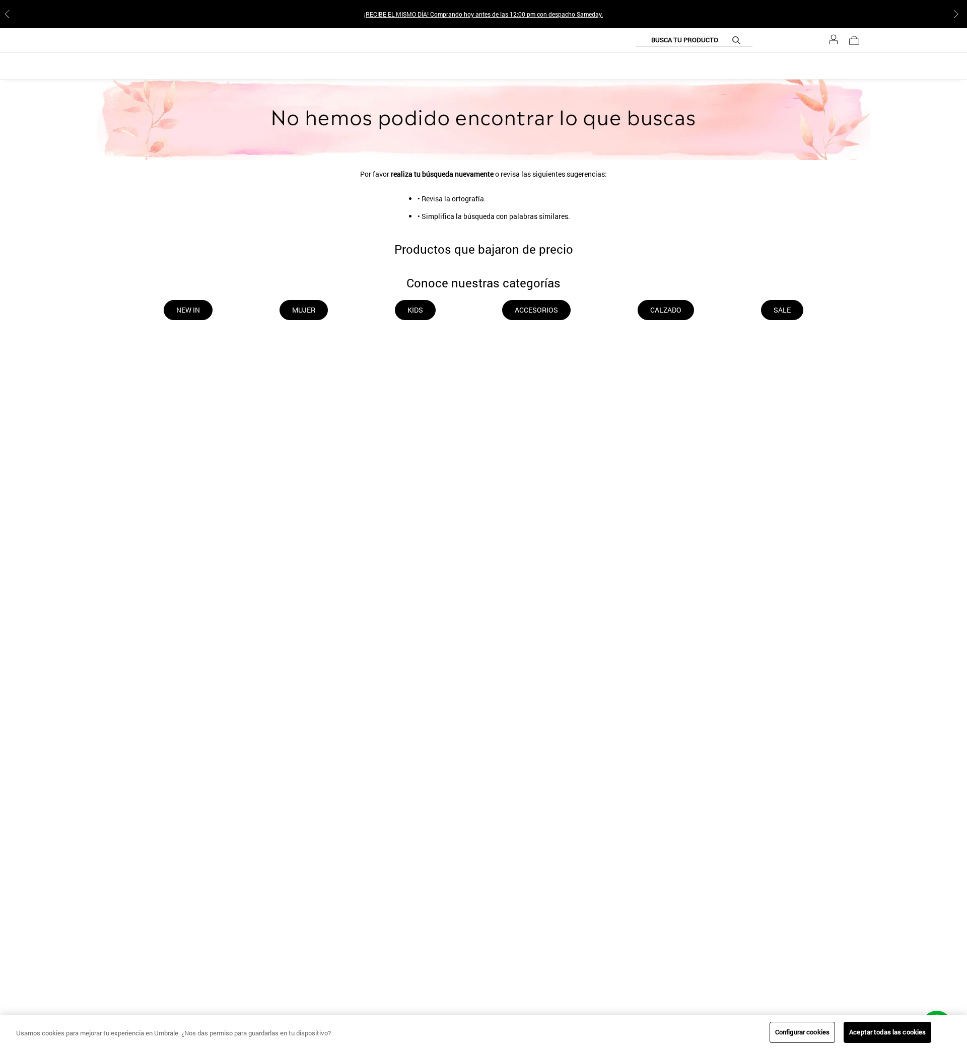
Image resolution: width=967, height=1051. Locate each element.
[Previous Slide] (9, 14)
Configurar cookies (802, 1031)
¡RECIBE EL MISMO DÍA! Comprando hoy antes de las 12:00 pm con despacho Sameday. (483, 14)
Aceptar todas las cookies (887, 1031)
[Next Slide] (958, 14)
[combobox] (717, 40)
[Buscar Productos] (762, 40)
